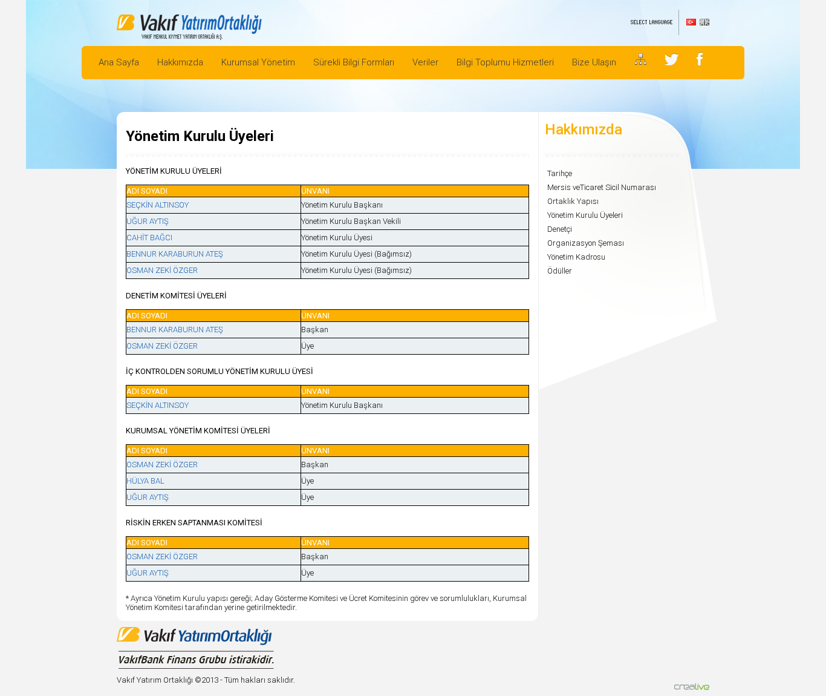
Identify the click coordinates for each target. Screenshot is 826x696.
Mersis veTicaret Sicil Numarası (601, 187)
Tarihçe (559, 173)
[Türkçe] (691, 22)
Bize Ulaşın (594, 62)
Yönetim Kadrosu (576, 256)
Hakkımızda (180, 62)
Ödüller (559, 270)
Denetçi (559, 229)
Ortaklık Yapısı (573, 201)
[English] (704, 22)
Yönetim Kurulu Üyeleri (585, 215)
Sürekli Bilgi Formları (353, 62)
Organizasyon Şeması (585, 243)
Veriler (425, 62)
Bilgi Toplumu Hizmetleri (505, 62)
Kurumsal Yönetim (258, 62)
